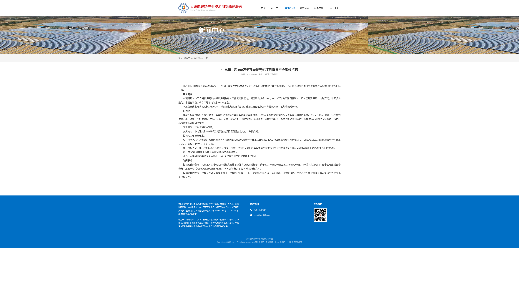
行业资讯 (198, 58)
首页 (263, 8)
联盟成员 (305, 8)
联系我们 (319, 8)
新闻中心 (290, 8)
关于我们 (275, 8)
